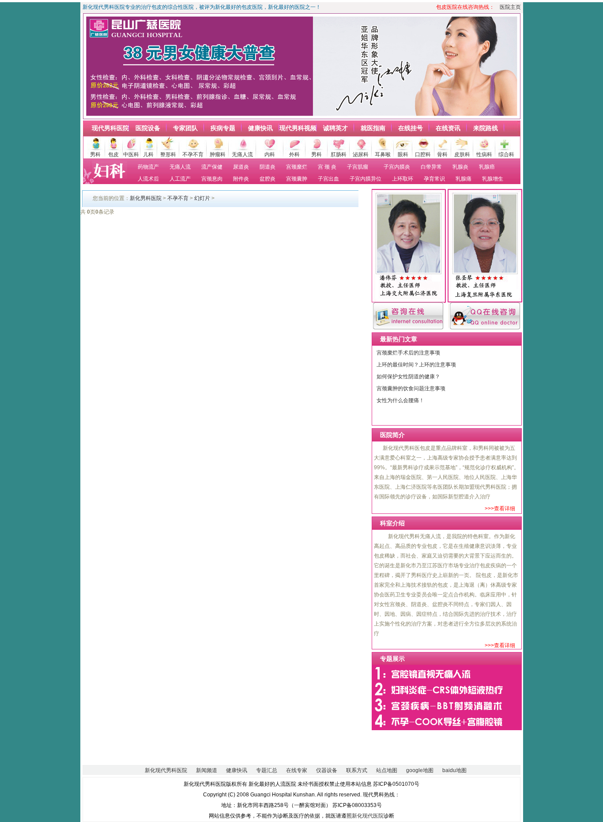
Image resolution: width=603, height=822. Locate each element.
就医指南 (373, 128)
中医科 (131, 154)
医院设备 (148, 128)
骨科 (442, 154)
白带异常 (431, 167)
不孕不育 (193, 154)
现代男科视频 (298, 128)
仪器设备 (326, 770)
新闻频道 (206, 770)
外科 (294, 154)
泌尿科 (361, 154)
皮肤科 (462, 154)
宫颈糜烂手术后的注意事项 (408, 353)
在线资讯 (448, 128)
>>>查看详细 (500, 508)
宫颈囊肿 (296, 179)
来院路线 (485, 128)
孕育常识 (434, 179)
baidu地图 (454, 770)
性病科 (484, 154)
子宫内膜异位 (365, 179)
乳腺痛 (463, 179)
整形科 (168, 154)
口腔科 (423, 154)
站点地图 (386, 770)
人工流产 (180, 179)
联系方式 (356, 770)
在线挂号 (410, 128)
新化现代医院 (368, 816)
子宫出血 (328, 179)
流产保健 (211, 167)
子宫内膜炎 (397, 167)
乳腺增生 (492, 179)
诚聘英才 (335, 128)
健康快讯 (260, 128)
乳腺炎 (460, 167)
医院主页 (510, 7)
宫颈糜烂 (296, 167)
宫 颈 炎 (327, 167)
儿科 (148, 154)
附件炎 (241, 179)
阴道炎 (267, 167)
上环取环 (402, 179)
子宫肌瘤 (357, 167)
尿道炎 (241, 167)
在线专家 (296, 770)
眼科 (403, 154)
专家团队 (185, 128)
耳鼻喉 (383, 154)
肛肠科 (339, 154)
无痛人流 (242, 154)
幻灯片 (202, 198)
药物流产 (148, 167)
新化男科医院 (146, 198)
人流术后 (148, 179)
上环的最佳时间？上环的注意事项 (416, 365)
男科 (95, 154)
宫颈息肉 (211, 179)
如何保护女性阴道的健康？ (408, 376)
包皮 (113, 154)
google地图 (419, 770)
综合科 (506, 154)
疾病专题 (223, 128)
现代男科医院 (110, 128)
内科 (269, 154)
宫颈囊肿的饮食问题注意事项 (411, 388)
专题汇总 (266, 770)
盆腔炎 (267, 179)
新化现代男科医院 (166, 770)
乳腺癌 (487, 167)
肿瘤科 (218, 154)
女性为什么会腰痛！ (400, 400)
